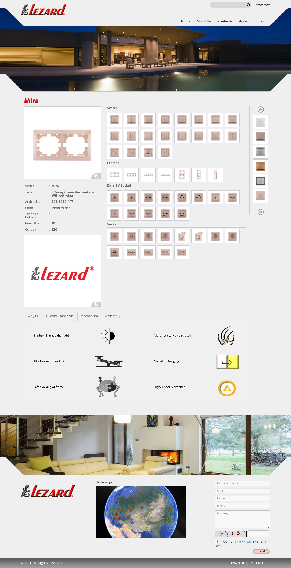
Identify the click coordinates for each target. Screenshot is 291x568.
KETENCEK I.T (260, 563)
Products (225, 21)
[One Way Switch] (114, 120)
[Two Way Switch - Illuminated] (215, 136)
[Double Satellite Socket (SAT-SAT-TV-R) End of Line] (181, 214)
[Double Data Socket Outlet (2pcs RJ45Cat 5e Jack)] (131, 214)
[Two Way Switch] (198, 120)
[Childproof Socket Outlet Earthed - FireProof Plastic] (232, 236)
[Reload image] (231, 534)
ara (248, 5)
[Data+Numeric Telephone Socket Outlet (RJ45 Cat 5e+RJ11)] (148, 214)
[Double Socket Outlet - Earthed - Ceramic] (131, 252)
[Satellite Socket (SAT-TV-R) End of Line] (198, 197)
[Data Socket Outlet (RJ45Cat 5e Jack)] (114, 214)
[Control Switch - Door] (181, 120)
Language (262, 4)
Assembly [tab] (112, 316)
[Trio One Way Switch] (131, 136)
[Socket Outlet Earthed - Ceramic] (148, 236)
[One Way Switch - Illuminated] (165, 136)
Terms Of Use (242, 542)
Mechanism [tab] (89, 316)
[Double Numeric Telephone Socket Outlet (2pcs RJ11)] (232, 197)
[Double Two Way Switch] (215, 120)
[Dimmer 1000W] (165, 152)
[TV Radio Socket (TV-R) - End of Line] (165, 197)
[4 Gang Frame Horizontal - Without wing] (148, 175)
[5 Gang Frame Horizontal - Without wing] (165, 175)
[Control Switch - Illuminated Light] (198, 136)
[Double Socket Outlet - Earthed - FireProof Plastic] (148, 252)
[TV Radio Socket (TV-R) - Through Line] (148, 197)
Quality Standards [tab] (59, 316)
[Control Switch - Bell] (165, 120)
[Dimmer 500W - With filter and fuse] (131, 152)
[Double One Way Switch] (131, 120)
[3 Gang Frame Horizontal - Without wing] (131, 175)
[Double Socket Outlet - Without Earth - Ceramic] (165, 252)
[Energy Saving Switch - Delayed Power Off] (148, 152)
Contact (260, 21)
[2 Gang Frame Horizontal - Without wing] (114, 175)
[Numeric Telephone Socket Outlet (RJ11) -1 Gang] (215, 197)
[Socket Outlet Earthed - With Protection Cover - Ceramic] (181, 236)
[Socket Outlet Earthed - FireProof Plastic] (165, 236)
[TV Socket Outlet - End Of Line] (131, 197)
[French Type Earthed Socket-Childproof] (114, 252)
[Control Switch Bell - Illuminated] (114, 136)
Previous (261, 109)
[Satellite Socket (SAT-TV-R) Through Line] (181, 197)
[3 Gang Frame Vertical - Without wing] (198, 175)
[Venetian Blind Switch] (148, 136)
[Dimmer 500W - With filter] (114, 152)
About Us (204, 21)
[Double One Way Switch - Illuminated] (181, 136)
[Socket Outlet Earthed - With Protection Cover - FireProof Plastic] (198, 236)
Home (185, 21)
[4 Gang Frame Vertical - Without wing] (215, 175)
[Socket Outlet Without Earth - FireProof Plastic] (131, 236)
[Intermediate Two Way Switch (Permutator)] (232, 120)
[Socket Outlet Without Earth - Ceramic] (114, 236)
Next (261, 212)
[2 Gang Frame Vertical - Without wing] (181, 175)
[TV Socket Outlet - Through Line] (114, 197)
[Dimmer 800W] (232, 136)
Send (261, 551)
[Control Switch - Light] (148, 120)
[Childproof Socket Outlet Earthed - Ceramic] (215, 236)
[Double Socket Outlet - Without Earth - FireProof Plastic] (181, 252)
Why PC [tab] (33, 316)
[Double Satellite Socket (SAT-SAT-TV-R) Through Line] (165, 214)
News (242, 21)
